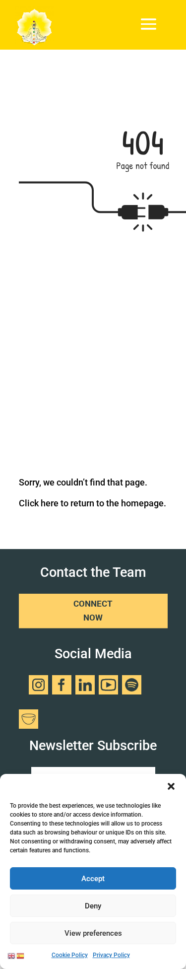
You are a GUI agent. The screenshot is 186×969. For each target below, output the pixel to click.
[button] (171, 786)
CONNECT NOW (93, 610)
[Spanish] (20, 955)
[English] (11, 955)
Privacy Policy (111, 955)
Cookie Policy (70, 955)
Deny (93, 905)
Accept (93, 878)
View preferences (93, 933)
